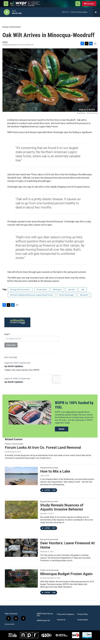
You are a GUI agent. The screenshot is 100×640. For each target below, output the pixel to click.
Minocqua (57, 290)
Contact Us (61, 620)
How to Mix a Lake (55, 471)
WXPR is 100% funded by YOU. (74, 405)
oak (82, 290)
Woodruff (84, 295)
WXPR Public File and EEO (45, 615)
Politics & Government (14, 444)
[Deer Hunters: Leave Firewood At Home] (21, 548)
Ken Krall (8, 452)
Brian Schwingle (67, 295)
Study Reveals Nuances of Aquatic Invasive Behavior (61, 507)
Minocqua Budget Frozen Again (66, 574)
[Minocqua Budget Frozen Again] (21, 578)
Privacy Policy (82, 614)
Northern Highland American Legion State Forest (31, 295)
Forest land (42, 290)
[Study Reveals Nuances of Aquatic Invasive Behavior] (21, 510)
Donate (90, 3)
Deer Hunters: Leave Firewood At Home (67, 545)
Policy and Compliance (65, 614)
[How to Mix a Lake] (21, 476)
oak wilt (71, 290)
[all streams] (96, 12)
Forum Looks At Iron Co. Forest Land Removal (43, 447)
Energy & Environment (11, 27)
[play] (7, 12)
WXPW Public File (43, 621)
